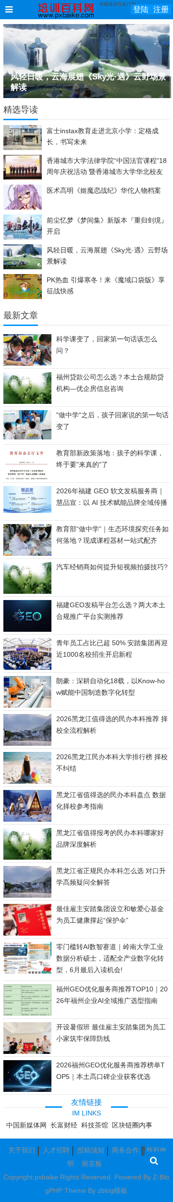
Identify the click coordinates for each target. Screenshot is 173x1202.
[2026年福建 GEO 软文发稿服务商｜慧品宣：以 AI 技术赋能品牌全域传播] (27, 510)
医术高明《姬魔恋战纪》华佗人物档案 (104, 190)
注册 (161, 9)
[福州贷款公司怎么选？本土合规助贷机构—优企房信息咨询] (27, 402)
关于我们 (21, 1150)
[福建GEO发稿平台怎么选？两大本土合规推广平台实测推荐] (27, 630)
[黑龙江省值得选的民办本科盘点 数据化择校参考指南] (27, 820)
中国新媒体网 (26, 1125)
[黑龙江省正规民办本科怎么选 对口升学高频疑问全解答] (27, 896)
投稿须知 (90, 1150)
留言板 (92, 1163)
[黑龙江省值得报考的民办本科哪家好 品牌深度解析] (27, 858)
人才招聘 (56, 1150)
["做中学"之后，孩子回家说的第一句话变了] (27, 437)
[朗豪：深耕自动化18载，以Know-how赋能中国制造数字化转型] (27, 705)
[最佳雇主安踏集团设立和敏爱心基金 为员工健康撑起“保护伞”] (27, 933)
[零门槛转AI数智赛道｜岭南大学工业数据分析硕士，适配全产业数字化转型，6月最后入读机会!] (27, 973)
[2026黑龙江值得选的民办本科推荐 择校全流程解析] (27, 744)
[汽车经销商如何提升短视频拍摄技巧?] (27, 592)
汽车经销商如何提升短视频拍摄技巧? (112, 567)
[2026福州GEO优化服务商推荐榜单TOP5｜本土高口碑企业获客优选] (27, 1089)
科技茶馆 (94, 1125)
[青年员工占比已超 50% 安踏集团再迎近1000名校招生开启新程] (27, 667)
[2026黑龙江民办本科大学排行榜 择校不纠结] (27, 782)
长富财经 (63, 1125)
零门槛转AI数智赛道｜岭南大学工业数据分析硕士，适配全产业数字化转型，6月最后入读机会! (110, 958)
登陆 (140, 9)
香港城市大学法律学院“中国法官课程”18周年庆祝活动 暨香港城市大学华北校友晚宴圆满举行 (107, 172)
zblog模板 (112, 1190)
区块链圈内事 (132, 1125)
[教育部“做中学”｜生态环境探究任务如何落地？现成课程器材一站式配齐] (27, 555)
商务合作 (125, 1150)
